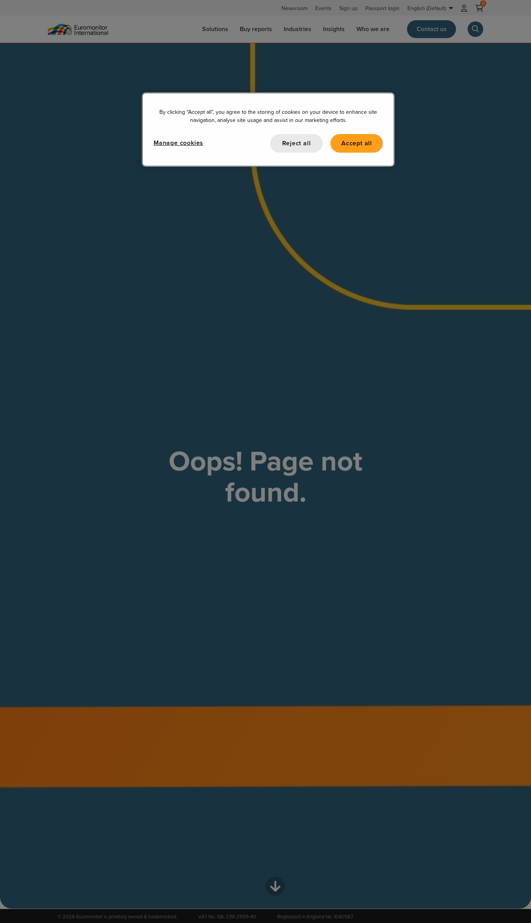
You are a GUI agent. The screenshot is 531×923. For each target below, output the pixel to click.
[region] (268, 129)
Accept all (356, 143)
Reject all (296, 143)
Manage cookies (178, 142)
